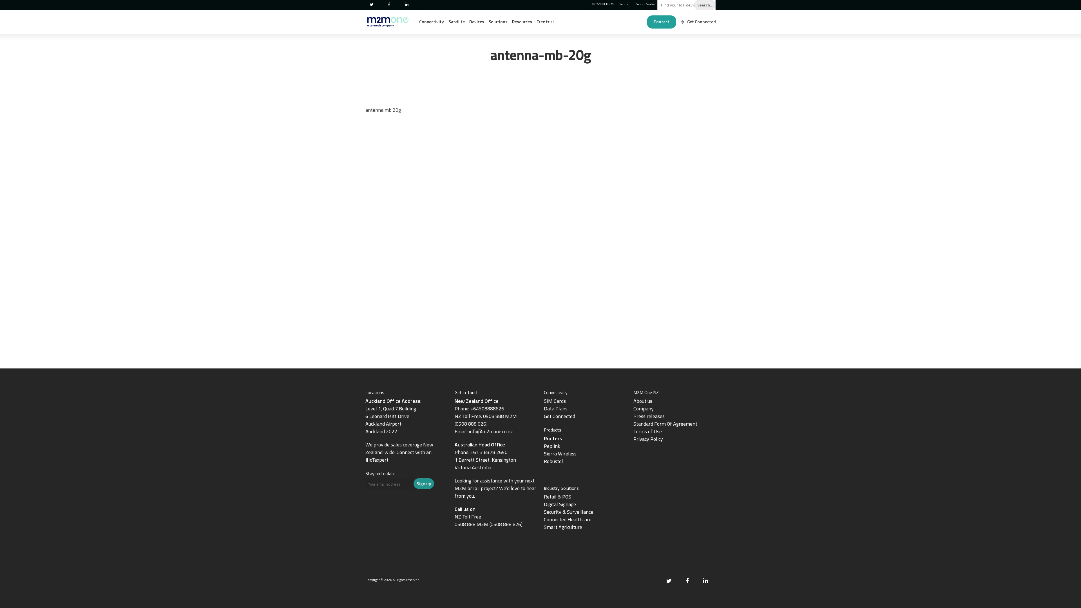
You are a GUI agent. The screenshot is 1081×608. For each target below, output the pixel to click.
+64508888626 (487, 408)
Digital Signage (560, 504)
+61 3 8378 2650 (489, 452)
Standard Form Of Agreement (665, 424)
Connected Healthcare (567, 519)
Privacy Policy (648, 439)
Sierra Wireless (560, 453)
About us (642, 401)
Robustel (553, 461)
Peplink (552, 446)
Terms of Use (647, 431)
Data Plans (556, 408)
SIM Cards (555, 401)
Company (643, 408)
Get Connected (559, 416)
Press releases (649, 416)
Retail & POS (557, 496)
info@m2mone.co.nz (491, 431)
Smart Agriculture (563, 527)
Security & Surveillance (568, 512)
